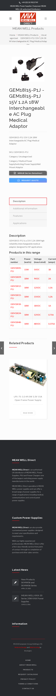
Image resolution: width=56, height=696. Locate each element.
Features (18, 216)
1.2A (50, 296)
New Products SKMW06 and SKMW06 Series (29, 582)
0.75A (51, 314)
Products (28, 670)
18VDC (37, 305)
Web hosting (34, 647)
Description (19, 201)
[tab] (28, 201)
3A (49, 269)
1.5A (50, 287)
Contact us (28, 688)
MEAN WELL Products (28, 35)
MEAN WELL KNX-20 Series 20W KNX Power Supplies (32, 598)
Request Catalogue (28, 674)
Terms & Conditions (28, 684)
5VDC (37, 269)
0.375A (51, 323)
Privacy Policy (28, 679)
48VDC (37, 323)
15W (26, 269)
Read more (28, 413)
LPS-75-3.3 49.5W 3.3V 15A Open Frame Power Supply (28, 398)
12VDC (37, 287)
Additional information (25, 208)
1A (49, 305)
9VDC (37, 278)
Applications (20, 223)
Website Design (20, 647)
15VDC (37, 296)
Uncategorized (25, 156)
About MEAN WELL (28, 665)
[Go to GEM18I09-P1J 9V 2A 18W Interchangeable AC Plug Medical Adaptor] (2, 348)
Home (12, 35)
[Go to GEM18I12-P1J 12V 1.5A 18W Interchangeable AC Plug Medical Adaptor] (54, 348)
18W (26, 278)
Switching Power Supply (25, 164)
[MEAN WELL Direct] (28, 18)
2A (49, 278)
